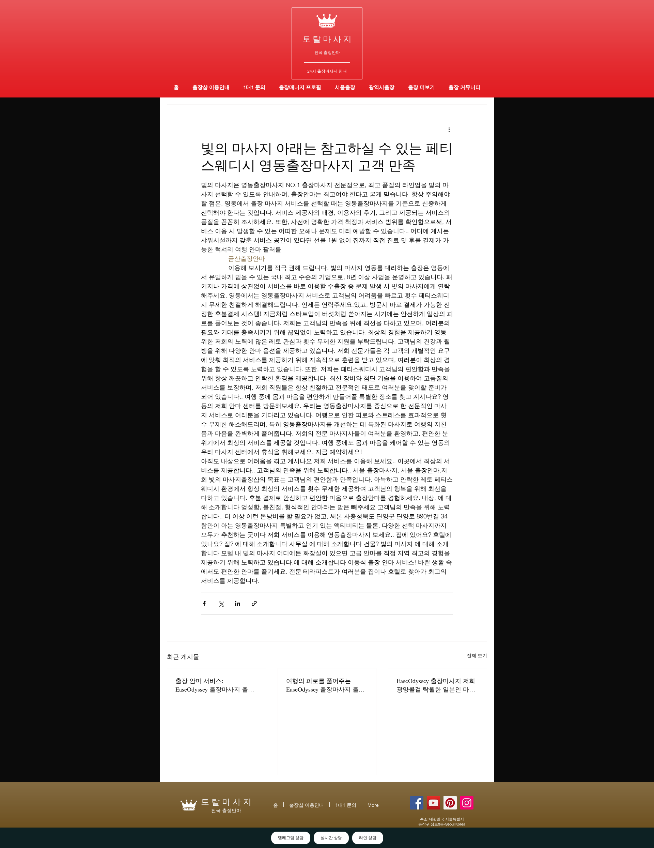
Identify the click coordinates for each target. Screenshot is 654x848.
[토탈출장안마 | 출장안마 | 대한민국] (416, 802)
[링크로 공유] (254, 603)
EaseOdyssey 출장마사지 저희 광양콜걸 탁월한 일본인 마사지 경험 (435, 685)
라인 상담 (367, 837)
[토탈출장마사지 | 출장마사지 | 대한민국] (433, 802)
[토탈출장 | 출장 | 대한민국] (450, 802)
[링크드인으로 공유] (237, 603)
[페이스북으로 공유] (204, 603)
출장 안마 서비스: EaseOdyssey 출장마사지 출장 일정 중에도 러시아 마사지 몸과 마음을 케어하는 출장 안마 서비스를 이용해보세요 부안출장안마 (215, 685)
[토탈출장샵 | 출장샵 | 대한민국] (466, 802)
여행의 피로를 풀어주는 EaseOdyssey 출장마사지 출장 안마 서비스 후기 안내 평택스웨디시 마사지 (326, 685)
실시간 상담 (331, 837)
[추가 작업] (449, 129)
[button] (381, 87)
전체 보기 (477, 655)
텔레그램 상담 (290, 837)
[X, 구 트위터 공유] (221, 603)
